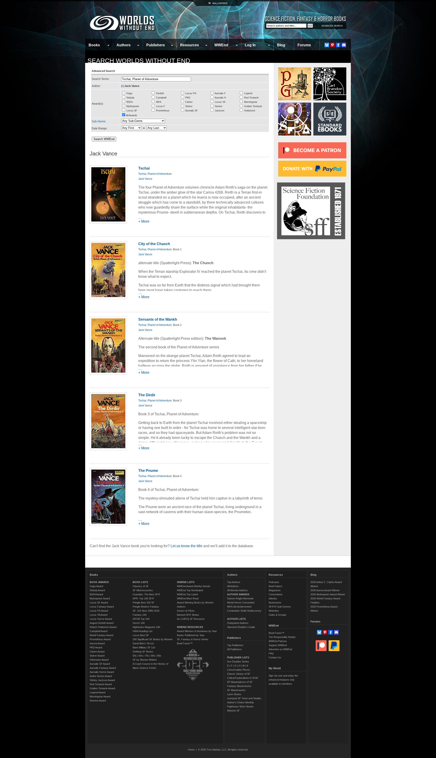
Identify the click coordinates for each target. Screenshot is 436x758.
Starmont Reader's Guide (241, 627)
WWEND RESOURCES (190, 627)
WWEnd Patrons (278, 641)
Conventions (275, 594)
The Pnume (148, 471)
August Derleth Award (102, 623)
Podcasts (274, 582)
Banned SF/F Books (188, 614)
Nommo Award (98, 700)
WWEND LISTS (185, 582)
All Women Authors (237, 590)
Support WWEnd (278, 645)
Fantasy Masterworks (239, 686)
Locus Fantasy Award (102, 606)
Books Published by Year (190, 635)
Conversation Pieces (238, 669)
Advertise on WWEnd (280, 649)
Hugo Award (96, 586)
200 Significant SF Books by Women (153, 639)
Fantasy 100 (139, 614)
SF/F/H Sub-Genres (280, 606)
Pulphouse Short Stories (240, 706)
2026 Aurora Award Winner (325, 590)
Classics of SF (141, 586)
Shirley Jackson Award (102, 680)
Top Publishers (235, 645)
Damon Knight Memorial (240, 598)
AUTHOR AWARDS (238, 594)
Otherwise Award (99, 659)
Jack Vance (145, 178)
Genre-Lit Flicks (186, 610)
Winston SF (233, 710)
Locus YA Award (98, 614)
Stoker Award (97, 655)
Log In (250, 45)
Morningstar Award (100, 696)
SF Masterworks (236, 690)
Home (191, 749)
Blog (281, 45)
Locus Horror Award (101, 619)
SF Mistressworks (143, 590)
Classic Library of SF (238, 673)
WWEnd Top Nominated (190, 590)
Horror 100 (139, 623)
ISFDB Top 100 (141, 619)
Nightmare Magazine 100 (146, 627)
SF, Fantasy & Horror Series (192, 639)
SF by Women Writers (145, 659)
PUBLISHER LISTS (238, 657)
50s (135, 655)
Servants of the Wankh (157, 319)
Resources (189, 45)
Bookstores (275, 602)
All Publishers (234, 649)
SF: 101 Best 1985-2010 (146, 610)
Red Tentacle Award (101, 684)
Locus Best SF (141, 635)
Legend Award (97, 692)
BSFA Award (96, 594)
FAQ (271, 653)
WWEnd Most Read (187, 598)
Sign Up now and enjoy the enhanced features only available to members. (283, 679)
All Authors (233, 586)
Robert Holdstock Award (103, 627)
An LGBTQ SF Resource (191, 619)
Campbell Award (98, 631)
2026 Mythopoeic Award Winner (327, 594)
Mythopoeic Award (100, 598)
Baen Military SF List (144, 647)
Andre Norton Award (101, 676)
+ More (143, 221)
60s (141, 655)
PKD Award (96, 647)
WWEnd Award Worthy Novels (193, 586)
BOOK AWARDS (99, 582)
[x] (122, 86)
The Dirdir (146, 395)
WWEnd (221, 45)
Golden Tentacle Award (102, 688)
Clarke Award (97, 651)
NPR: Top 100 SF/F (143, 598)
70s (147, 655)
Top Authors (233, 582)
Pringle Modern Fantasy (146, 606)
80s (153, 655)
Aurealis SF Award (100, 663)
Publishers (155, 45)
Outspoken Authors (237, 623)
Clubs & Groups (277, 614)
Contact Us (275, 657)
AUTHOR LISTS (236, 619)
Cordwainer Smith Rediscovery (244, 610)
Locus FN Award (99, 610)
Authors (123, 45)
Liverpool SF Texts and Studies (244, 698)
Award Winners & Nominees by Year (197, 631)
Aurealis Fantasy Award (103, 668)
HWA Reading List (142, 631)
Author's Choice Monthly (240, 702)
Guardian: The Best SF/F (146, 594)
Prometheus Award (100, 639)
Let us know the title (186, 546)
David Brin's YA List (143, 643)
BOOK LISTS (140, 582)
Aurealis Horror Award (102, 672)
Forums (304, 45)
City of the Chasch (154, 244)
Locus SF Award (99, 602)
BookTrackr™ (185, 643)
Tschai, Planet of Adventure (155, 173)
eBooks (273, 598)
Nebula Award (97, 590)
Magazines (275, 590)
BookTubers (275, 586)
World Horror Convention (241, 602)
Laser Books (234, 694)
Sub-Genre (98, 121)
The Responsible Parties (282, 637)
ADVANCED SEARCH (332, 26)
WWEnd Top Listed (187, 594)
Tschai (144, 168)
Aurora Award (97, 643)
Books (94, 45)
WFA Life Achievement (239, 606)
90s (159, 655)
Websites (274, 610)
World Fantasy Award (101, 635)
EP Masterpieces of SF (240, 682)
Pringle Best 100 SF (143, 602)
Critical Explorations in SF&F (242, 678)
